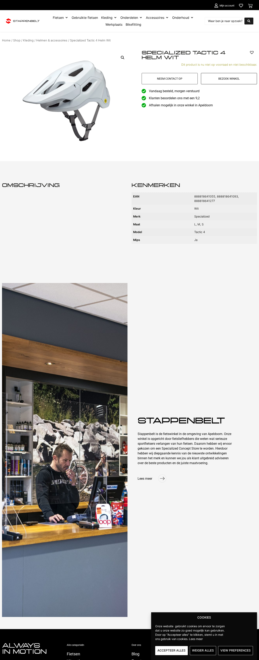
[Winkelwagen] (250, 6)
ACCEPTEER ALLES (171, 650)
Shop (16, 40)
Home (6, 40)
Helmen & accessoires (51, 40)
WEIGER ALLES (203, 650)
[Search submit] (248, 21)
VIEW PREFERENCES (235, 650)
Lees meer (196, 638)
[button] (122, 57)
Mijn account (227, 5)
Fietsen (73, 654)
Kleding (28, 40)
